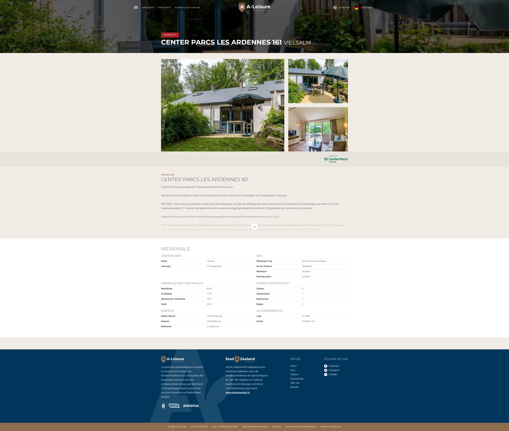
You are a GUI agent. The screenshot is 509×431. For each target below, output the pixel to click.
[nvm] (163, 405)
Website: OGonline (331, 427)
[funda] (174, 405)
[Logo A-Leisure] (254, 7)
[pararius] (191, 405)
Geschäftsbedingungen (255, 427)
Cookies (276, 427)
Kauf (292, 370)
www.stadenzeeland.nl (238, 392)
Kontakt (294, 387)
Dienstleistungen (187, 7)
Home (293, 365)
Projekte (164, 7)
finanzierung (296, 378)
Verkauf (294, 374)
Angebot (148, 7)
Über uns (295, 382)
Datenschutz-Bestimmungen (301, 427)
